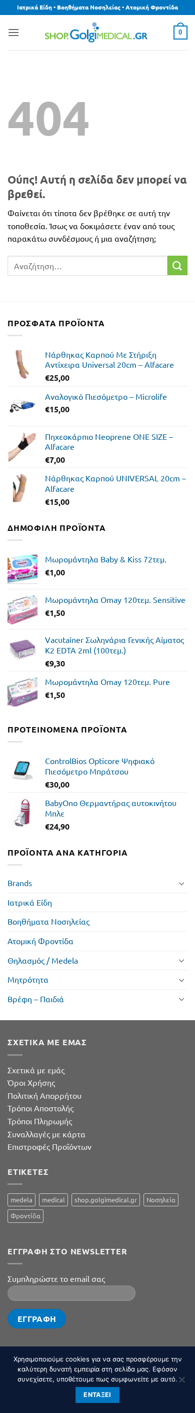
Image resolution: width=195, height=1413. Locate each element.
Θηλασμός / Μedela (43, 960)
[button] (14, 32)
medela (21, 1199)
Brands (20, 883)
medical (53, 1199)
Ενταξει (98, 1394)
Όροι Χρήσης (31, 1082)
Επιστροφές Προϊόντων (50, 1146)
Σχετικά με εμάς (36, 1070)
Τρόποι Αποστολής (41, 1108)
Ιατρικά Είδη (30, 902)
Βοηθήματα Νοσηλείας (49, 921)
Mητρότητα (28, 979)
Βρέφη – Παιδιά (36, 999)
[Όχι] (182, 1382)
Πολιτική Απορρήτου (45, 1095)
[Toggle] (182, 883)
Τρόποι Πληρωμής (40, 1121)
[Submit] (178, 265)
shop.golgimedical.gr (105, 1199)
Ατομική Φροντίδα (41, 941)
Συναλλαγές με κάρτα (47, 1134)
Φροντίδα (25, 1215)
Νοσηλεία (161, 1199)
